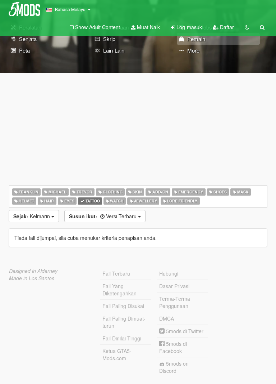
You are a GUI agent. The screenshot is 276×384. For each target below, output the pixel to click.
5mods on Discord (174, 367)
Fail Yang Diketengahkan (119, 289)
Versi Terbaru (103, 216)
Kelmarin (32, 216)
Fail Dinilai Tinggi (121, 338)
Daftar (226, 27)
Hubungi (168, 273)
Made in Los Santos (31, 278)
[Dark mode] (246, 27)
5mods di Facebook (173, 347)
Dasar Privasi (174, 286)
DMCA (166, 318)
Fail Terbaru (116, 273)
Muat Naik (147, 27)
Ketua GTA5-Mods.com (117, 354)
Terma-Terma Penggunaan (174, 302)
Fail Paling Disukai (123, 305)
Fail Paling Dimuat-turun (124, 322)
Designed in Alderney (33, 270)
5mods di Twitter (184, 331)
